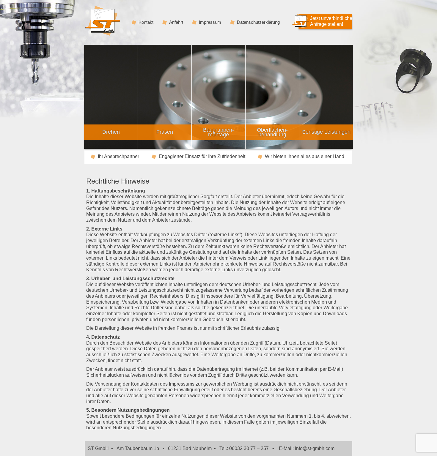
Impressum (210, 22)
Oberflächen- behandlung (272, 132)
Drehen (111, 132)
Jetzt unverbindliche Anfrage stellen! (331, 21)
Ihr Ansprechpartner (118, 156)
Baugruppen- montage (218, 132)
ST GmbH (102, 21)
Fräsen (164, 132)
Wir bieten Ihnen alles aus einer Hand (304, 156)
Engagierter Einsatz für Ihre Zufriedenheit (202, 156)
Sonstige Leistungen (326, 132)
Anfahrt (176, 22)
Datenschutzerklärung (258, 22)
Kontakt (146, 22)
